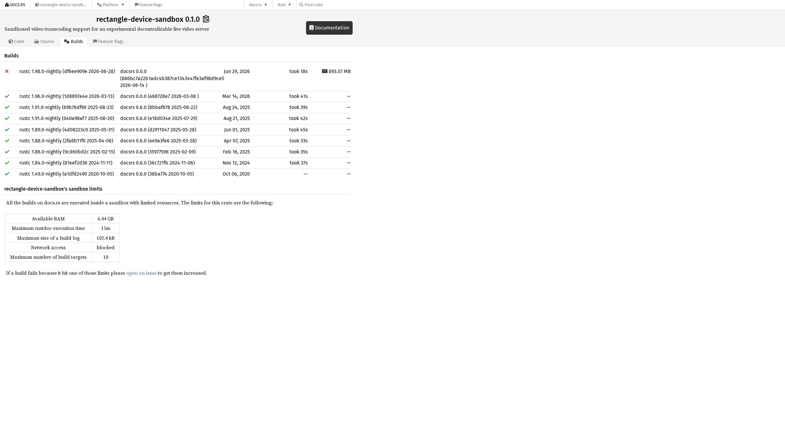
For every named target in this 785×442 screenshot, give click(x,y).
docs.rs (255, 4)
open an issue (141, 272)
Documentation (331, 28)
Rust (282, 4)
